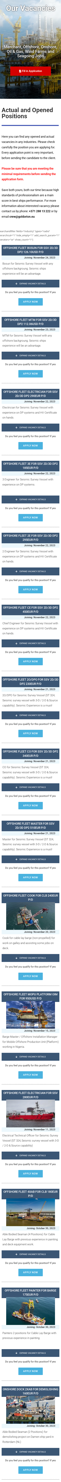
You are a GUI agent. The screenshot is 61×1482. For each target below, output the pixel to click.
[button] (30, 284)
